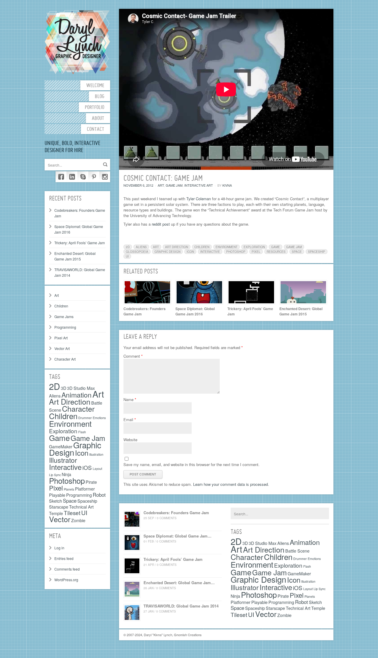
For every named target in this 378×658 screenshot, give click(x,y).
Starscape (58, 507)
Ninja (66, 474)
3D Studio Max (81, 388)
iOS (87, 467)
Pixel (56, 487)
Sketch (55, 501)
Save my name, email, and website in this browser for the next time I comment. (191, 464)
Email (129, 419)
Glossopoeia (137, 252)
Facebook (61, 176)
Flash (82, 432)
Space (69, 500)
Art (56, 295)
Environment (70, 423)
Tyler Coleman (198, 198)
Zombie (78, 520)
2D (54, 386)
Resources (276, 252)
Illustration (96, 454)
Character (78, 408)
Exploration (63, 431)
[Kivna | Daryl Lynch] (77, 41)
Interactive (65, 467)
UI (84, 512)
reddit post (161, 224)
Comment (133, 356)
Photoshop (67, 480)
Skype (82, 176)
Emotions (99, 418)
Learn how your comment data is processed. (231, 484)
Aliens (55, 395)
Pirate (91, 482)
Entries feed (64, 558)
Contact (95, 129)
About (98, 118)
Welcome (95, 85)
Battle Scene (297, 551)
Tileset (72, 513)
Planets (69, 489)
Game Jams (64, 316)
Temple (56, 513)
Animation (76, 395)
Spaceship (87, 501)
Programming (65, 327)
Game (59, 437)
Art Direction (69, 401)
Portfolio (94, 107)
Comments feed (67, 568)
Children (61, 305)
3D (63, 388)
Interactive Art (198, 185)
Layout (97, 468)
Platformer (85, 489)
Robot (99, 494)
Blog (99, 96)
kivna (227, 185)
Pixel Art (61, 337)
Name (129, 399)
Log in (59, 547)
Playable (57, 495)
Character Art (65, 358)
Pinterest (93, 176)
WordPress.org (66, 579)
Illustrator (63, 460)
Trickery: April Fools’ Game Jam (79, 242)
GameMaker (299, 573)
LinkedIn (71, 176)
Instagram (104, 176)
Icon (81, 452)
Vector (59, 519)
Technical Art (81, 507)
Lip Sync (319, 589)
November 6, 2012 (138, 185)
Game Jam (88, 438)
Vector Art (62, 348)
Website (130, 439)
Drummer (300, 558)
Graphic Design (167, 252)
